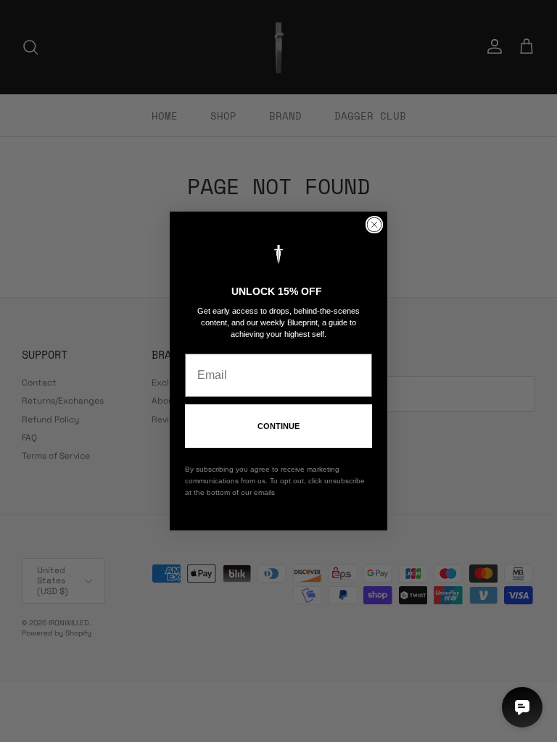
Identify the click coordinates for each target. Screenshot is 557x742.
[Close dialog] (374, 224)
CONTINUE (278, 426)
